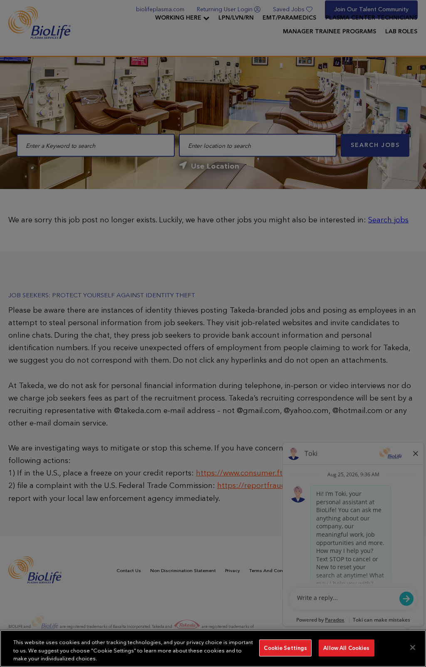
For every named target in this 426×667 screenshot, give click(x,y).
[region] (213, 648)
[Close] (413, 647)
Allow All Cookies (346, 648)
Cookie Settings (285, 648)
